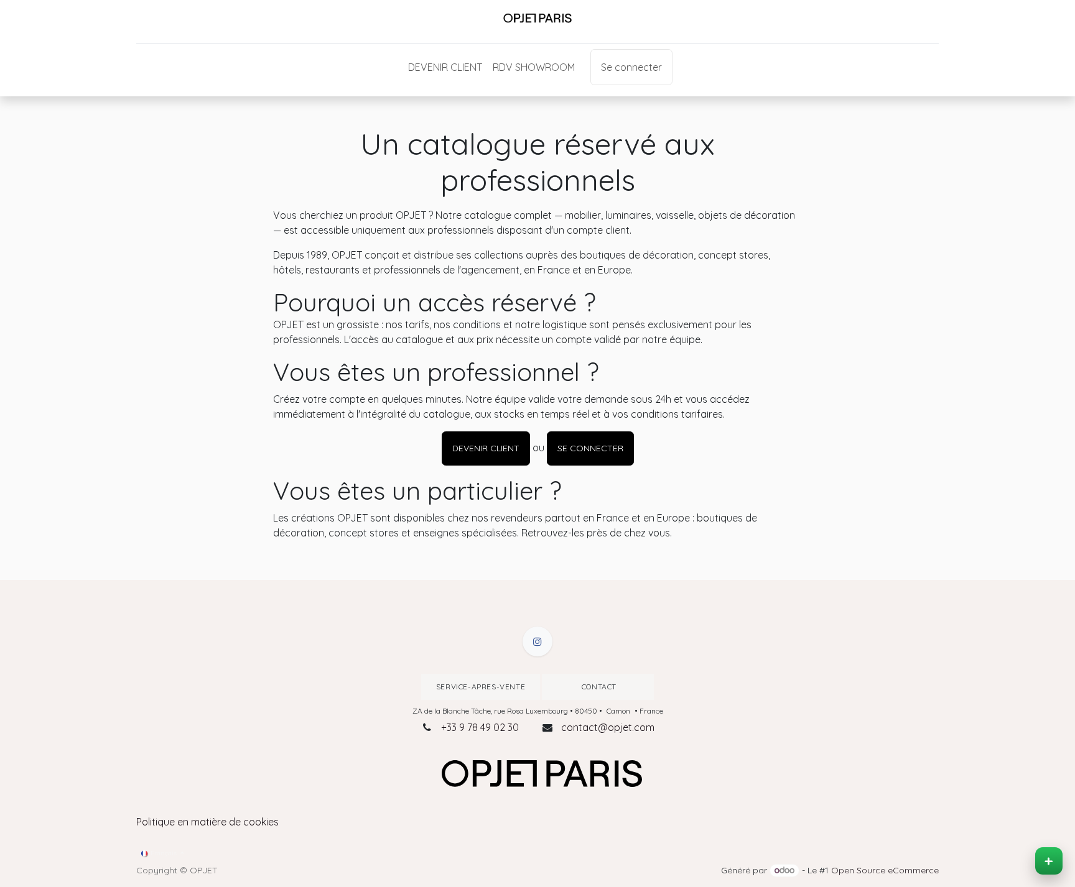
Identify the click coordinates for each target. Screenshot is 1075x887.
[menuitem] (445, 67)
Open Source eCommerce (885, 870)
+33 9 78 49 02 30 (480, 727)
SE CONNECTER (590, 448)
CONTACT (598, 686)
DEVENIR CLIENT (485, 448)
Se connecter (631, 67)
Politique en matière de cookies (207, 822)
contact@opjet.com (607, 727)
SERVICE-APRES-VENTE (480, 686)
